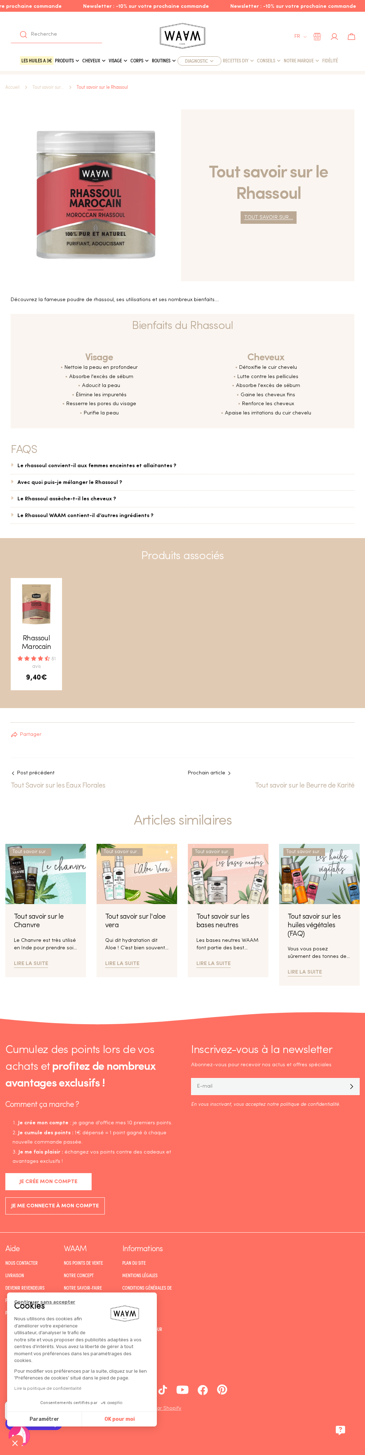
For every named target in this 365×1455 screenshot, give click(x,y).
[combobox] (56, 34)
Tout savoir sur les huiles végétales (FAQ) (314, 925)
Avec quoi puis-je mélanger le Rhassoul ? (69, 481)
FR (297, 36)
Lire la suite (31, 962)
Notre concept (79, 1275)
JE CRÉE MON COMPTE (48, 1182)
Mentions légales (140, 1275)
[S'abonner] (351, 1086)
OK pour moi (119, 1419)
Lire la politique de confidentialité (47, 1388)
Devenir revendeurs (25, 1288)
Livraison (14, 1275)
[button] (15, 1442)
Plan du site (134, 1263)
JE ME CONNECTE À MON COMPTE (55, 1206)
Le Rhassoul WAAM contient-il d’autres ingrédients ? (85, 514)
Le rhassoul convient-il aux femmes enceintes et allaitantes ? (96, 465)
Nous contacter (21, 1263)
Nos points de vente (83, 1263)
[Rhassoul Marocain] (36, 603)
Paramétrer (44, 1419)
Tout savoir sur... (48, 87)
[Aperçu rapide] (51, 593)
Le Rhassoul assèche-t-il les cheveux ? (66, 498)
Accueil (12, 87)
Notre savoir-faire (83, 1288)
